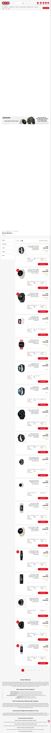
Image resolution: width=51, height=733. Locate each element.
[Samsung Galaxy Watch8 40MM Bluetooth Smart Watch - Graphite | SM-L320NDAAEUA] (21, 603)
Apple (19, 722)
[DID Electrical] (6, 3)
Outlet (9, 8)
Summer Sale (46, 7)
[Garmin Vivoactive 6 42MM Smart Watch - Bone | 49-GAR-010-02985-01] (21, 532)
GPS (34, 283)
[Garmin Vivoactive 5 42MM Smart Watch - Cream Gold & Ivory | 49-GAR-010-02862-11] (21, 274)
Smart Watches (15, 231)
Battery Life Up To (36, 258)
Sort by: (43, 240)
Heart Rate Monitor (28, 258)
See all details (29, 261)
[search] (23, 3)
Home (3, 231)
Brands (3, 8)
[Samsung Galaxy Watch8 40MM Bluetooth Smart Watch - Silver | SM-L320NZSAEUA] (21, 485)
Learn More (46, 260)
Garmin (25, 722)
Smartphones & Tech (8, 231)
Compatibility (29, 281)
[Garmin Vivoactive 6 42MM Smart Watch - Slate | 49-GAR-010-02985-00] (21, 414)
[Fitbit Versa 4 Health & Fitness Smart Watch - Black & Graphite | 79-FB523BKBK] (21, 438)
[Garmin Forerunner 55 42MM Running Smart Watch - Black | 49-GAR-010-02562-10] (21, 626)
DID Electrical (41, 682)
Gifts (6, 8)
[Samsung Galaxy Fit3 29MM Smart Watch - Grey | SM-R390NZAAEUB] (21, 250)
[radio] (20, 240)
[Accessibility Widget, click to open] (49, 721)
